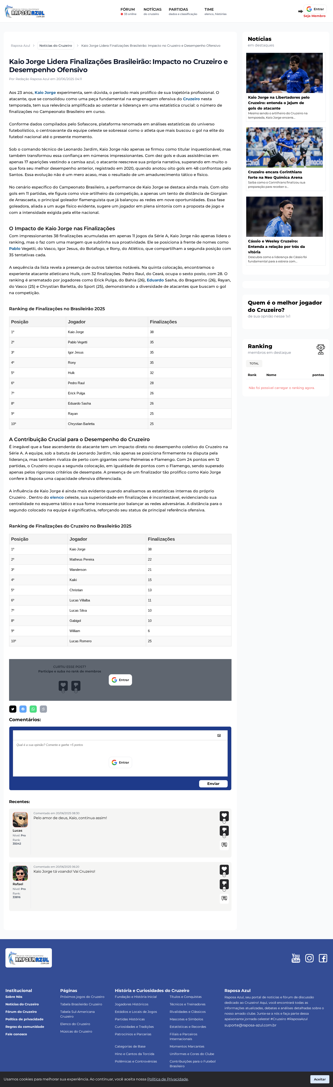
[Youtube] (295, 958)
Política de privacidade (24, 1019)
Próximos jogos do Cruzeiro (82, 997)
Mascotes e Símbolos (186, 1019)
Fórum (128, 11)
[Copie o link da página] (43, 709)
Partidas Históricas (130, 1019)
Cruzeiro (191, 99)
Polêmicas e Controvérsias (136, 1061)
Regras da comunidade (24, 1027)
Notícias (153, 11)
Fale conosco (16, 1034)
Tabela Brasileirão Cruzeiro (81, 1004)
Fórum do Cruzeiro (21, 1012)
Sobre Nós (13, 997)
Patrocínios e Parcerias (133, 1034)
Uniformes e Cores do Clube (192, 1054)
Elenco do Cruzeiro (75, 1024)
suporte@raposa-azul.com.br (250, 1025)
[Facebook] (323, 958)
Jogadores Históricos (131, 1004)
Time (216, 11)
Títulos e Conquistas (186, 997)
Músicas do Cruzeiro (76, 1031)
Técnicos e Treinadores (187, 1004)
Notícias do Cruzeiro (22, 1004)
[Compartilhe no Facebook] (23, 709)
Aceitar (320, 1079)
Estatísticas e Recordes (188, 1027)
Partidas (183, 11)
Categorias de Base (130, 1046)
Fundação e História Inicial (136, 997)
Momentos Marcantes (187, 1046)
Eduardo (155, 280)
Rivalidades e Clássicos (188, 1012)
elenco (57, 497)
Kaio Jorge (45, 92)
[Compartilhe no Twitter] (13, 709)
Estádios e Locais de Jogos (136, 1012)
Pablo (14, 248)
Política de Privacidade (167, 1079)
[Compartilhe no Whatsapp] (33, 709)
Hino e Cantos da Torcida (134, 1054)
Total (254, 363)
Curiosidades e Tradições (134, 1027)
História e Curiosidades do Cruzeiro (152, 990)
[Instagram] (309, 958)
